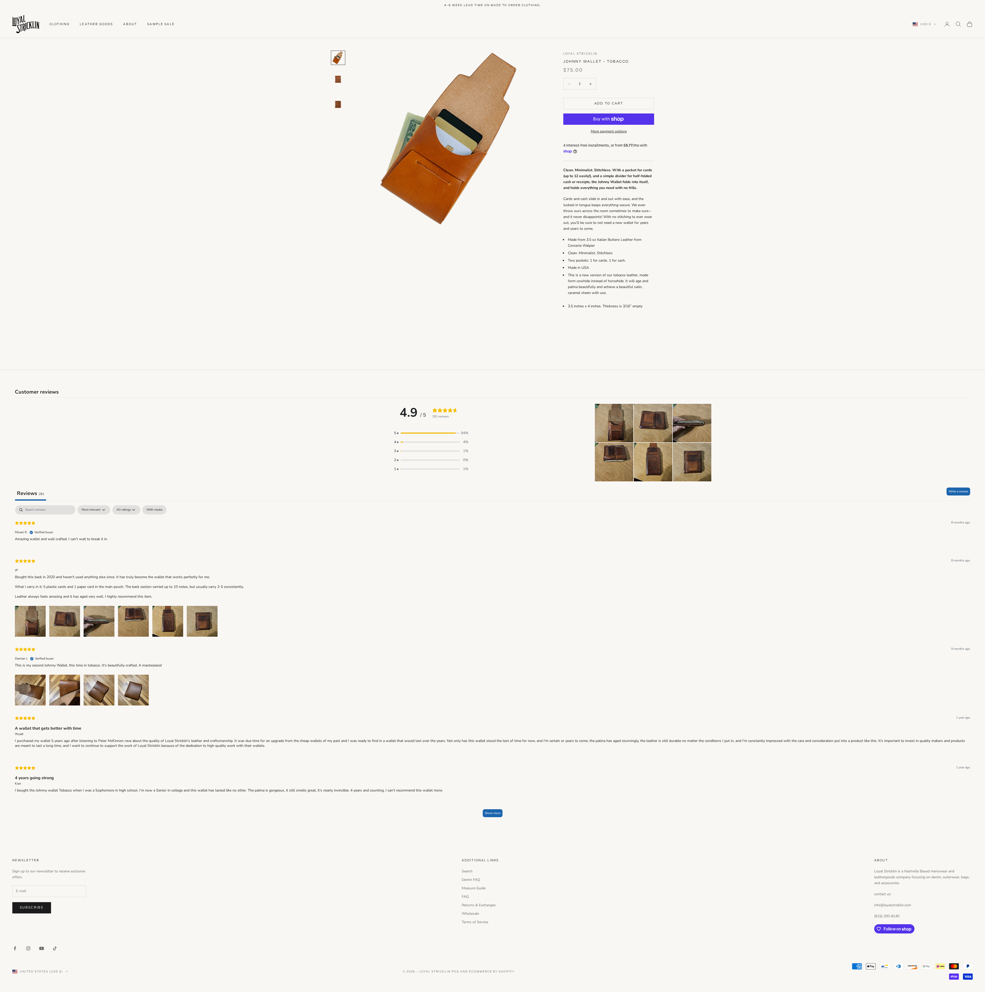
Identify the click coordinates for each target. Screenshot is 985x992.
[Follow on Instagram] (28, 948)
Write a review (958, 491)
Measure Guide (474, 888)
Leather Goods (96, 24)
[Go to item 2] (338, 79)
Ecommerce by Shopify (492, 971)
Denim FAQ (471, 879)
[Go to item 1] (338, 58)
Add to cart (608, 103)
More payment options (609, 131)
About (130, 24)
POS (455, 971)
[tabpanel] (492, 663)
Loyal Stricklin (580, 53)
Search (467, 871)
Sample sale (161, 24)
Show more (492, 813)
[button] (431, 433)
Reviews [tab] (30, 493)
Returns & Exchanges (479, 905)
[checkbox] (154, 509)
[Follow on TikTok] (54, 948)
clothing (60, 24)
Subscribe (32, 907)
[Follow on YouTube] (41, 948)
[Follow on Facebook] (14, 948)
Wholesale (470, 913)
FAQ (465, 896)
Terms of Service (475, 922)
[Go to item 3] (338, 104)
